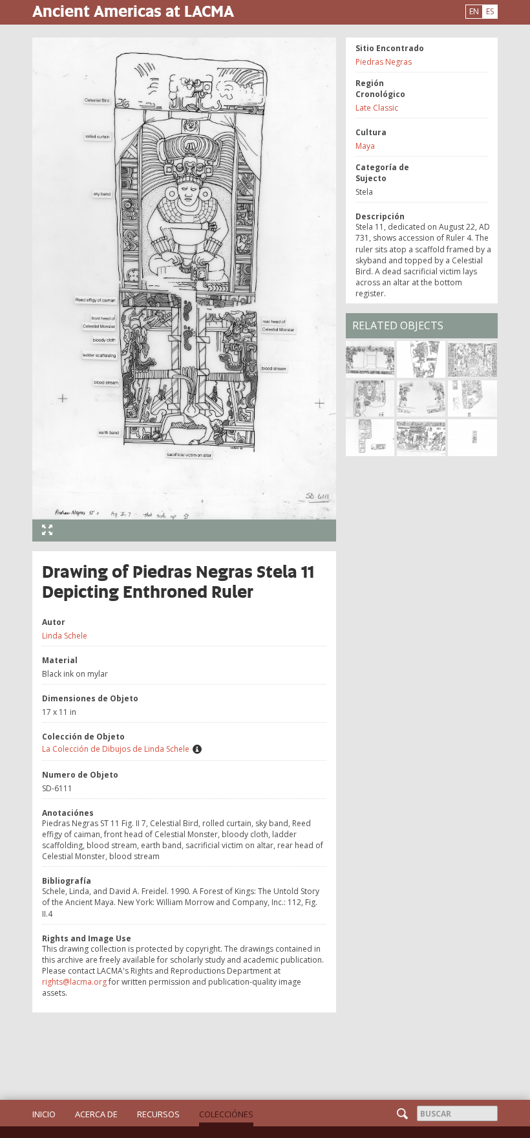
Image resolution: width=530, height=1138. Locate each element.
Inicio (44, 1114)
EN (474, 11)
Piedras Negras (383, 61)
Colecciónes (226, 1114)
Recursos (158, 1114)
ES (490, 11)
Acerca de (96, 1114)
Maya (365, 145)
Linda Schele (64, 635)
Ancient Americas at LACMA (133, 10)
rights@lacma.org (74, 981)
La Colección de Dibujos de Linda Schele (115, 748)
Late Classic (376, 107)
